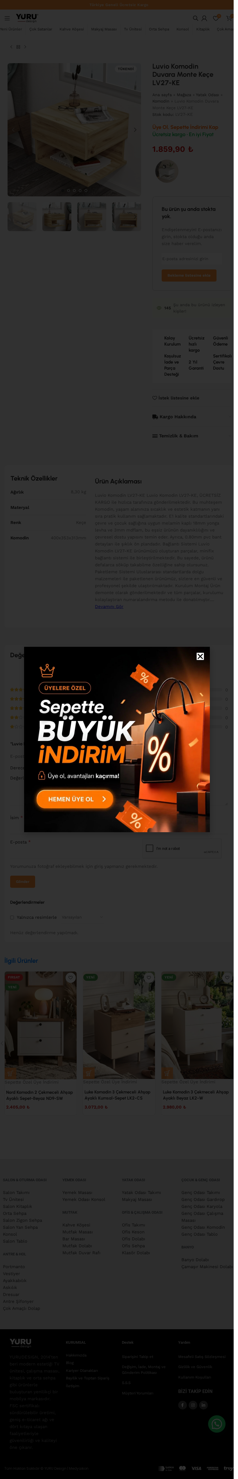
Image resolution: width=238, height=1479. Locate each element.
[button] (200, 656)
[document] (117, 739)
